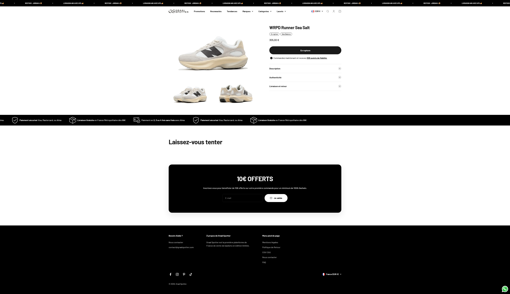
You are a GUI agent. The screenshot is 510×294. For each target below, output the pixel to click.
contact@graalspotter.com (181, 247)
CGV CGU (266, 252)
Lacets (280, 11)
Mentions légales (270, 242)
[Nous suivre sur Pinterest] (184, 274)
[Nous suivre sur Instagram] (177, 274)
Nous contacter (176, 242)
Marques (246, 11)
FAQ (264, 262)
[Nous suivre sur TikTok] (191, 274)
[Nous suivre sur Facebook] (170, 274)
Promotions (199, 11)
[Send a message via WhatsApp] (505, 289)
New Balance (286, 34)
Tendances (232, 11)
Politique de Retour (271, 247)
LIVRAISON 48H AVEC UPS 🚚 (53, 3)
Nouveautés (216, 11)
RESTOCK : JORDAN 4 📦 (13, 3)
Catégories (263, 11)
